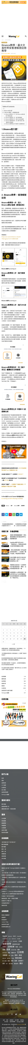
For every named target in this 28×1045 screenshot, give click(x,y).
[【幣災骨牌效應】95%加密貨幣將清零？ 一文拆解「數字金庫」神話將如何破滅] (5, 551)
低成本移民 (15, 941)
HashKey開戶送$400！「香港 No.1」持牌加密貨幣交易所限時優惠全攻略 (18, 544)
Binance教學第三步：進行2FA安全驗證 (15, 119)
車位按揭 (4, 858)
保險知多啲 (4, 905)
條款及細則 (11, 1003)
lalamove (14, 938)
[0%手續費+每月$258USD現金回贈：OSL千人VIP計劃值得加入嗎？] (5, 559)
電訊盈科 (16, 963)
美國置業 (4, 823)
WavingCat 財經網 (21, 1024)
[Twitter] (6, 514)
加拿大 (4, 947)
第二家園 (4, 961)
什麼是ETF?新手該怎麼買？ (8, 896)
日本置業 (4, 818)
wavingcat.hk (7, 498)
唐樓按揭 (4, 853)
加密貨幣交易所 (5, 924)
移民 (20, 955)
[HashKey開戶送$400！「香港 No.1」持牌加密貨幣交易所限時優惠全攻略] (5, 544)
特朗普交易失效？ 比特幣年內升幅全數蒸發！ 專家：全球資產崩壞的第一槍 (18, 566)
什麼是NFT (20, 474)
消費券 (4, 955)
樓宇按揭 (4, 804)
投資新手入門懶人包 (6, 900)
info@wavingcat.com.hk (16, 1000)
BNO (14, 936)
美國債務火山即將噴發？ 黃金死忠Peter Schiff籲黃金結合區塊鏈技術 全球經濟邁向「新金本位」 (18, 575)
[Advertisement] (14, 19)
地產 (16, 947)
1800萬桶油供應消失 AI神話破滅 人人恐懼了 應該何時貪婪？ (14, 654)
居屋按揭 (4, 856)
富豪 (3, 949)
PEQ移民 (18, 938)
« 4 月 (13, 644)
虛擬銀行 (4, 917)
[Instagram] (12, 1014)
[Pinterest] (10, 514)
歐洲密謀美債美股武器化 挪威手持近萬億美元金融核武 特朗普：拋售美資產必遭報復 (14, 659)
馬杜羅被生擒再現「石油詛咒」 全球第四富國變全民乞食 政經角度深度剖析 (14, 663)
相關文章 (5, 531)
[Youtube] (20, 1014)
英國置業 (4, 825)
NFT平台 (6, 480)
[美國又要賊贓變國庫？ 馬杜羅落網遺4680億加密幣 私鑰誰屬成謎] (5, 537)
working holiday (5, 941)
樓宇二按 (4, 851)
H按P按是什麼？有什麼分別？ (9, 842)
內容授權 (17, 1003)
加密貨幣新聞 (7, 40)
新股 (9, 952)
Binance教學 (16, 505)
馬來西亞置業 (5, 832)
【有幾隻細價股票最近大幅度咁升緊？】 (7, 524)
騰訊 (21, 963)
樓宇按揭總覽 (5, 844)
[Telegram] (21, 514)
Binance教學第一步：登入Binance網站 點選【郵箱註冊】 (15, 115)
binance (7, 505)
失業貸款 (20, 946)
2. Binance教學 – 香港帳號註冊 (11, 112)
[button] (2, 36)
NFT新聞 (4, 785)
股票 (15, 961)
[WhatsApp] (13, 514)
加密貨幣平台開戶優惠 (5, 546)
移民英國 (18, 958)
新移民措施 (4, 952)
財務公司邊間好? (6, 915)
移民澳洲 (8, 958)
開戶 (12, 505)
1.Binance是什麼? (8, 110)
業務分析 (13, 952)
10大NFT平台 (5, 922)
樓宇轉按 (4, 846)
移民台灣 (4, 958)
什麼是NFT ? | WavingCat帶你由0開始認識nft (13, 891)
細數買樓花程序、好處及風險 (9, 809)
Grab (10, 938)
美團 (12, 961)
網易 (9, 961)
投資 (3, 778)
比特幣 (20, 952)
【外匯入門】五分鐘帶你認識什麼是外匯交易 (12, 893)
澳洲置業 (4, 821)
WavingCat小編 (6, 53)
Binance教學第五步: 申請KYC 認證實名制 (15, 123)
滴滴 (9, 955)
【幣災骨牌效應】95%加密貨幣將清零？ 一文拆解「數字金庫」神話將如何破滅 (18, 551)
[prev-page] (3, 582)
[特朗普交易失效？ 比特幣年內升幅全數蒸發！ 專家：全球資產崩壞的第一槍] (5, 566)
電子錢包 (11, 963)
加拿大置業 (4, 830)
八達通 (20, 941)
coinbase (5, 938)
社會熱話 (4, 787)
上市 (11, 941)
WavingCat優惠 (5, 794)
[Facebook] (3, 514)
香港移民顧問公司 (6, 926)
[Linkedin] (17, 514)
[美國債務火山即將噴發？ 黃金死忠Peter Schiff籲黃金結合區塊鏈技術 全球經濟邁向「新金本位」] (5, 574)
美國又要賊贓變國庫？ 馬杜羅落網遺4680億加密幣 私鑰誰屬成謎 (18, 536)
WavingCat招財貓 (18, 498)
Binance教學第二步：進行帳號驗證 (14, 117)
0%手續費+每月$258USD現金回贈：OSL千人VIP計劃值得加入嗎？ (18, 559)
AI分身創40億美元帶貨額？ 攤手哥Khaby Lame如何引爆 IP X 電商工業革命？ (14, 668)
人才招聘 (22, 1003)
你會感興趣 (14, 531)
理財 (3, 780)
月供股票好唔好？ (6, 903)
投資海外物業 (13, 949)
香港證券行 (4, 919)
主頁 (2, 40)
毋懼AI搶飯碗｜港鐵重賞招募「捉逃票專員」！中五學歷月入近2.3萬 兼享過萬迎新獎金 (13, 649)
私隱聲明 (5, 1003)
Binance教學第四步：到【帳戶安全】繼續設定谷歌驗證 (15, 121)
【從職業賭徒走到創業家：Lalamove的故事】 (20, 524)
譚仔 (3, 963)
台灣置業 (4, 828)
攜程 (18, 949)
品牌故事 (4, 783)
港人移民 (4, 790)
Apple (4, 936)
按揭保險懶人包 (5, 806)
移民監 (13, 958)
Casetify (19, 936)
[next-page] (5, 582)
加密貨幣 (22, 505)
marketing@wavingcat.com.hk (16, 1001)
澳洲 (12, 955)
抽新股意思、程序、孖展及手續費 (10, 898)
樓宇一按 (4, 849)
